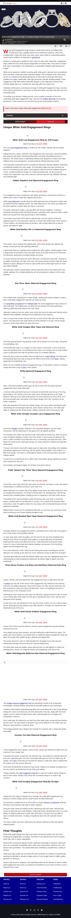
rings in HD (46, 108)
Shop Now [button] (51, 121)
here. (24, 43)
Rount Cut (6, 887)
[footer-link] (27, 910)
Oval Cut (6, 884)
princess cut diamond (51, 802)
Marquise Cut (24, 899)
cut (4, 723)
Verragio (14, 428)
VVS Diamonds (42, 887)
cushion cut (9, 583)
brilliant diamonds (49, 99)
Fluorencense (57, 891)
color (24, 367)
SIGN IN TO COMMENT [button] (35, 874)
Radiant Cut (7, 895)
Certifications (57, 887)
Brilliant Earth (32, 304)
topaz (57, 359)
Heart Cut (23, 887)
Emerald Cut (24, 895)
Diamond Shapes (42, 899)
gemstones (36, 57)
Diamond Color (41, 891)
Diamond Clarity (42, 895)
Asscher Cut (24, 891)
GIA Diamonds (58, 899)
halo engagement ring (27, 773)
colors (15, 79)
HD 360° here (41, 144)
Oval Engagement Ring (18, 148)
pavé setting (50, 356)
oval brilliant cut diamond (15, 304)
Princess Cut (7, 899)
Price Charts (57, 895)
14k (12, 758)
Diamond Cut (41, 884)
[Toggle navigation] (64, 3)
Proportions (57, 884)
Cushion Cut (7, 891)
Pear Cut (23, 884)
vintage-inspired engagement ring (19, 703)
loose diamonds (13, 201)
